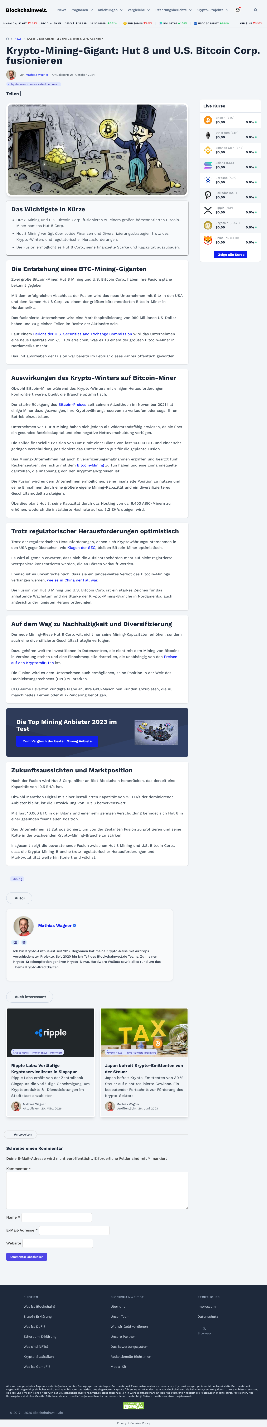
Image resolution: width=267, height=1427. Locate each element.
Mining (17, 879)
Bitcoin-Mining (90, 465)
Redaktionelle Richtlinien (131, 1357)
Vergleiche (136, 10)
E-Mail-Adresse (22, 1230)
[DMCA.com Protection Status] (133, 1405)
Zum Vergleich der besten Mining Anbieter (58, 741)
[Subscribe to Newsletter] (238, 10)
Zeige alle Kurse (231, 255)
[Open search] (256, 10)
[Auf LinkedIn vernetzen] (24, 942)
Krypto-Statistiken (39, 1357)
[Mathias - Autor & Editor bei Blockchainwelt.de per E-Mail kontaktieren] (15, 942)
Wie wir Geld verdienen (129, 1327)
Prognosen (79, 10)
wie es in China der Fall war (72, 580)
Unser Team (120, 1317)
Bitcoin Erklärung (38, 1317)
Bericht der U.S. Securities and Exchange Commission (82, 334)
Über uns (118, 1307)
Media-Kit (118, 1367)
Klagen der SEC (81, 547)
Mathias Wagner (55, 925)
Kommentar (18, 1168)
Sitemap (204, 1333)
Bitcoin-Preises (72, 404)
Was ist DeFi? (34, 1327)
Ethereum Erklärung (40, 1337)
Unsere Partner (123, 1337)
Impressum (207, 1307)
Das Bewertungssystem (129, 1347)
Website (13, 1243)
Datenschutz (208, 1317)
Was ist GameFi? (37, 1367)
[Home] (7, 39)
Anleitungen (108, 10)
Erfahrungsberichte (171, 10)
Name (13, 1217)
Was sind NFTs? (36, 1347)
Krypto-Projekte (209, 10)
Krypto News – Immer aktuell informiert (35, 84)
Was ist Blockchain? (40, 1307)
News (62, 10)
